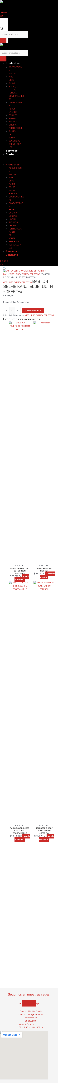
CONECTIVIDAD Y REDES (16, 105)
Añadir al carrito (33, 310)
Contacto (12, 154)
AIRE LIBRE (11, 78)
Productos (12, 63)
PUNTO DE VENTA (12, 134)
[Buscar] (3, 40)
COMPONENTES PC (16, 97)
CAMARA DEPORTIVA (31, 274)
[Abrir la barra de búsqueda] (1, 29)
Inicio (5, 274)
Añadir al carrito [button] (22, 578)
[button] (29, 267)
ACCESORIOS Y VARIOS (15, 70)
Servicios (12, 150)
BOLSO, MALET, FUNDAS (13, 89)
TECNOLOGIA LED (15, 145)
